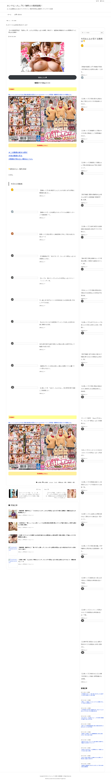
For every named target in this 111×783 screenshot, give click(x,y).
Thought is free (62, 778)
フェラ (55, 482)
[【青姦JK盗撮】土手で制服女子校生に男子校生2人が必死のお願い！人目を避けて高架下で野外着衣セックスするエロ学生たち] (95, 54)
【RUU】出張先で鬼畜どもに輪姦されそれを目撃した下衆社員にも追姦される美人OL (92, 758)
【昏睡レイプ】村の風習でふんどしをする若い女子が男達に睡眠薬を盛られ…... (57, 192)
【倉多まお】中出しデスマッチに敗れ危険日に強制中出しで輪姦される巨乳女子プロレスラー (92, 742)
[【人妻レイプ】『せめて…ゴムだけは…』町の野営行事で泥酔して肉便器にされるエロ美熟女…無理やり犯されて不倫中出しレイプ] (25, 396)
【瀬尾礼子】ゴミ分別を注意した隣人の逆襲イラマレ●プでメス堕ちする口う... (56, 367)
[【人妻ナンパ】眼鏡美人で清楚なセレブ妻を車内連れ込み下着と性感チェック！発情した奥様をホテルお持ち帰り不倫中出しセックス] (95, 150)
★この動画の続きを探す (18, 152)
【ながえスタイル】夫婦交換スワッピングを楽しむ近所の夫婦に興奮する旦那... (57, 323)
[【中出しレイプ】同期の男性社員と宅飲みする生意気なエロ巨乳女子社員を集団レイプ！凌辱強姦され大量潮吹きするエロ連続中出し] (95, 278)
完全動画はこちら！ (42, 145)
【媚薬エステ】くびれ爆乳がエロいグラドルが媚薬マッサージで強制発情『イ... (57, 214)
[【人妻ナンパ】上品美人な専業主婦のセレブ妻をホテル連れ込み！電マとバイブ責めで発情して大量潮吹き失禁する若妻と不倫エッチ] (95, 502)
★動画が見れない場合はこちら (20, 159)
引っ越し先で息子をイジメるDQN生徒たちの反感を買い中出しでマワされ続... (57, 301)
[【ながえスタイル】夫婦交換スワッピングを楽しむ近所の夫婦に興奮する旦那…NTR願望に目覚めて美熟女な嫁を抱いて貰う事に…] (25, 330)
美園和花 (69, 482)
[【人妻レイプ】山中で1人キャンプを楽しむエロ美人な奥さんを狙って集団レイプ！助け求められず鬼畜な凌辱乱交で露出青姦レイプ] (95, 310)
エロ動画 (14, 20)
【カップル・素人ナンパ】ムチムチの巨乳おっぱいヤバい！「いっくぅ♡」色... (57, 279)
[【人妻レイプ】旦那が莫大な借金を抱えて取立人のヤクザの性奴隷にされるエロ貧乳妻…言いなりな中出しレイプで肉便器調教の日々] (95, 86)
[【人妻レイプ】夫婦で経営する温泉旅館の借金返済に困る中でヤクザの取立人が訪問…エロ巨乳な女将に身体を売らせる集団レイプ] (95, 214)
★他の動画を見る (15, 156)
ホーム (9, 20)
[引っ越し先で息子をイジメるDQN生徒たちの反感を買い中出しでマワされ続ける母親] (25, 308)
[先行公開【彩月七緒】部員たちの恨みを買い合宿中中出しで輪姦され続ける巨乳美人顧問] (25, 352)
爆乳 (65, 482)
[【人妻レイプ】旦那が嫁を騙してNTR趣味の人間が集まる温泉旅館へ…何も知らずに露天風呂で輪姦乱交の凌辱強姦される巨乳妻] (95, 534)
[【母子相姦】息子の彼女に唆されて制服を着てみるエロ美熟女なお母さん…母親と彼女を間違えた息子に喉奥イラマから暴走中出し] (95, 342)
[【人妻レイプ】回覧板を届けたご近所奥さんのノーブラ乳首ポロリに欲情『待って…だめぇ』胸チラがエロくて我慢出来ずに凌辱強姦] (95, 470)
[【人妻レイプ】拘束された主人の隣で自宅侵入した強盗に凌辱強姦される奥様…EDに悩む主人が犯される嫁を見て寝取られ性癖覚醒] (95, 661)
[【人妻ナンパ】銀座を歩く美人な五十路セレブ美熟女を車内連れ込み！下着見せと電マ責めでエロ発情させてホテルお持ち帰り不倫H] (95, 566)
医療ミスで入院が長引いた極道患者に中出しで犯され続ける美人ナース (57, 235)
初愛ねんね (60, 482)
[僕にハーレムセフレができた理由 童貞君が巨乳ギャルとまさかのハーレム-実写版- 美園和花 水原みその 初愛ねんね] (42, 118)
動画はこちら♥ (42, 77)
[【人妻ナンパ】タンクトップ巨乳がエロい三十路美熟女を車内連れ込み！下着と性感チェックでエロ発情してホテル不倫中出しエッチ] (95, 597)
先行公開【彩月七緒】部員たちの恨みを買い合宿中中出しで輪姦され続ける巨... (57, 345)
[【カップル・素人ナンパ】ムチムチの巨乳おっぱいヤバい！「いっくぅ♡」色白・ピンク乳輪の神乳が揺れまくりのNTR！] (25, 286)
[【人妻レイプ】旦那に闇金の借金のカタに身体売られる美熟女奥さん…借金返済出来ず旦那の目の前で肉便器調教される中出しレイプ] (95, 374)
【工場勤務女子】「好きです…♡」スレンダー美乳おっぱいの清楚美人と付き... (57, 257)
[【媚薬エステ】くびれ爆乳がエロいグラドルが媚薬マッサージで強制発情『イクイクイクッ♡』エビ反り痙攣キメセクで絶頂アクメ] (25, 221)
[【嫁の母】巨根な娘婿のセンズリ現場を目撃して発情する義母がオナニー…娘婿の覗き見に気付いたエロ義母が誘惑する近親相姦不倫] (95, 246)
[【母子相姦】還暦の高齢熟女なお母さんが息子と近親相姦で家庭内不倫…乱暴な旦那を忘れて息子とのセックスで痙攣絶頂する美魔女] (95, 182)
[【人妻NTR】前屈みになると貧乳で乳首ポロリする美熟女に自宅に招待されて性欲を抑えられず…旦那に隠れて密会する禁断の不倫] (95, 629)
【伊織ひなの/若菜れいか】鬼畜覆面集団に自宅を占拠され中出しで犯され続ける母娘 (92, 734)
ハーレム (51, 482)
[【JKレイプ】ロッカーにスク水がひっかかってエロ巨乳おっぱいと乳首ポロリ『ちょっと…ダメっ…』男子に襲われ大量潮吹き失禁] (95, 438)
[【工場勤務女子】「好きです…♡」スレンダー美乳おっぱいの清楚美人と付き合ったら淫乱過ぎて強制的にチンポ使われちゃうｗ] (25, 264)
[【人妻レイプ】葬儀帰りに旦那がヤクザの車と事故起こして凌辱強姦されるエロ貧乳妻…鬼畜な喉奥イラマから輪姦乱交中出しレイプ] (95, 118)
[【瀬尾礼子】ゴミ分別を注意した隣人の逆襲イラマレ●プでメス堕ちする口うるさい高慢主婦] (25, 374)
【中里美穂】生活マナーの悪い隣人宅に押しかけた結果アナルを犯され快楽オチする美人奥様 (92, 694)
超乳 (74, 482)
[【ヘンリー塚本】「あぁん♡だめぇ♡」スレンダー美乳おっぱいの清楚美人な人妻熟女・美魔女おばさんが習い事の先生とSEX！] (95, 406)
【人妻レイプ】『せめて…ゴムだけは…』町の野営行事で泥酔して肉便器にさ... (57, 389)
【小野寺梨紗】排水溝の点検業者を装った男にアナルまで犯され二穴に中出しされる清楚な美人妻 (92, 710)
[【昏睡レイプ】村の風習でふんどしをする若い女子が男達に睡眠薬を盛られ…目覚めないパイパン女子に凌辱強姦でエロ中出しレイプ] (25, 199)
